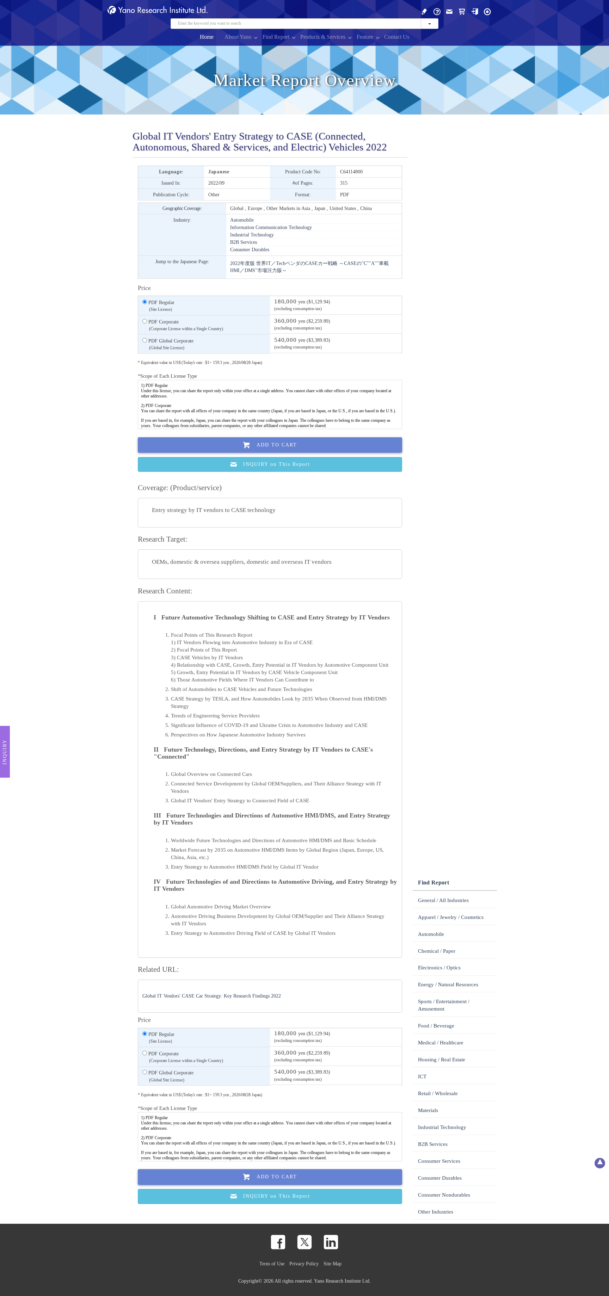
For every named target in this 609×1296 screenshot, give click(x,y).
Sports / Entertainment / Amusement (443, 1005)
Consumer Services (439, 1161)
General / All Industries (443, 900)
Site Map (333, 1263)
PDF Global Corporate (170, 344)
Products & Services (322, 37)
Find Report (276, 37)
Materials (428, 1110)
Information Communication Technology (271, 227)
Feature (365, 37)
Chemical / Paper (436, 951)
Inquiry (4, 751)
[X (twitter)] (304, 1242)
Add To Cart (277, 445)
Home (207, 37)
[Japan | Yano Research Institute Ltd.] (487, 11)
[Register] (424, 11)
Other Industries (435, 1212)
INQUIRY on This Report (276, 464)
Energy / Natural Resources (448, 984)
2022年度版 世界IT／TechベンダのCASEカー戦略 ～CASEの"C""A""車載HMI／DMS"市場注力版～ (309, 266)
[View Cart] (462, 11)
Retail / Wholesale (438, 1093)
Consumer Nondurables (444, 1195)
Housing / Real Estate (441, 1059)
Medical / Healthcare (440, 1042)
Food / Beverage (436, 1026)
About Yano (237, 37)
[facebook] (278, 1242)
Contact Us (396, 37)
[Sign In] (474, 11)
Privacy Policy (304, 1263)
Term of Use (271, 1263)
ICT (422, 1076)
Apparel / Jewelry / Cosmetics (451, 917)
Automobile (242, 220)
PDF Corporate (185, 325)
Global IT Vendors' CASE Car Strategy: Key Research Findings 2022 (211, 996)
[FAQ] (437, 11)
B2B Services (243, 242)
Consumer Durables (249, 249)
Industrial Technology (252, 234)
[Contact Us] (449, 11)
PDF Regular (160, 306)
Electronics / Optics (439, 967)
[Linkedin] (330, 1242)
